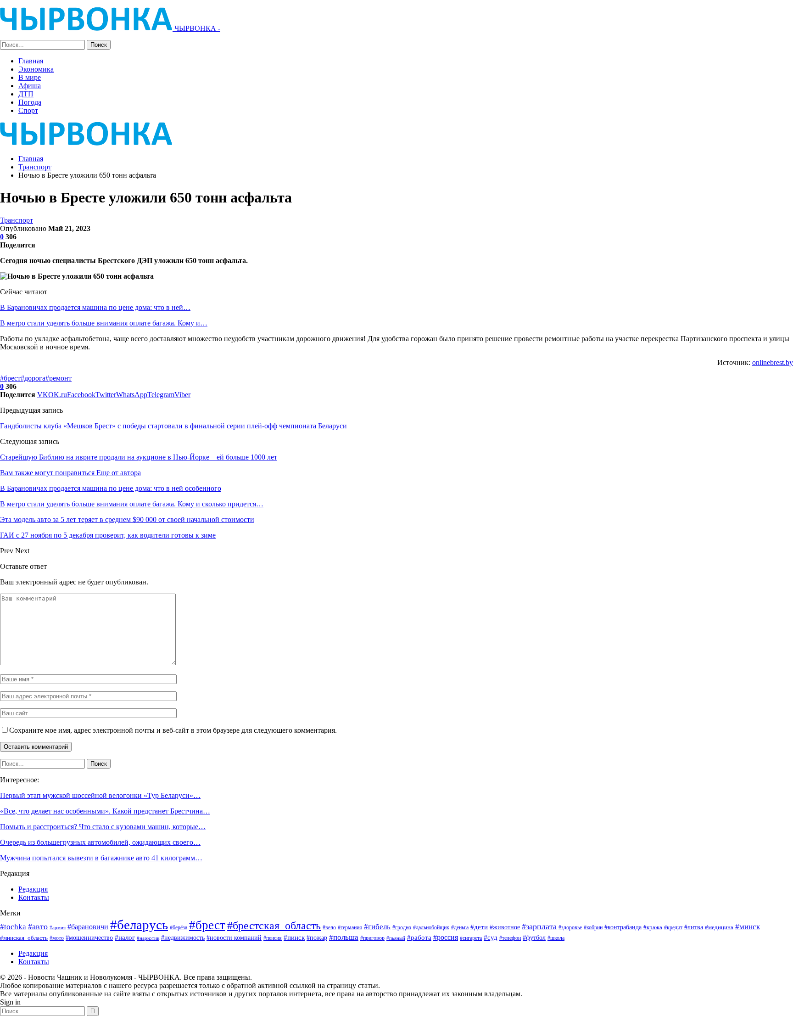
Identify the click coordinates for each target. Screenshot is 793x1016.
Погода (29, 102)
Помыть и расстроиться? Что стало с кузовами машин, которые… (103, 827)
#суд (490, 937)
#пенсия (272, 938)
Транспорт (16, 220)
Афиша (29, 86)
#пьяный (395, 938)
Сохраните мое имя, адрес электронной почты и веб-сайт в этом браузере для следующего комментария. (173, 730)
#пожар (317, 937)
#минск (747, 926)
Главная (30, 61)
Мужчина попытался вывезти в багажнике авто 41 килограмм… (101, 858)
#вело (329, 927)
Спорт (28, 110)
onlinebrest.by (772, 362)
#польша (343, 937)
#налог (125, 937)
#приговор (372, 938)
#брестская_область (274, 925)
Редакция (33, 889)
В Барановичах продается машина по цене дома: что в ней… (95, 307)
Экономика (36, 69)
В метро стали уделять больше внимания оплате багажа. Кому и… (103, 323)
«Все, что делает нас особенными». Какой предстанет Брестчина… (105, 811)
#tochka (13, 926)
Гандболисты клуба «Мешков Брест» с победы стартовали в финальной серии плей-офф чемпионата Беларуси (173, 426)
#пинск (294, 937)
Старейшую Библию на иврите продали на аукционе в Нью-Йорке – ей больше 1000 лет (138, 457)
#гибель (377, 926)
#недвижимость (183, 937)
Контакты (33, 897)
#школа (555, 938)
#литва (693, 927)
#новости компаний (234, 937)
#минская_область (24, 937)
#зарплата (539, 926)
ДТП (26, 94)
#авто (38, 926)
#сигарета (471, 938)
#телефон (510, 938)
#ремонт (58, 378)
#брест (10, 378)
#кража (652, 927)
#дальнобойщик (431, 927)
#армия (58, 927)
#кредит (673, 927)
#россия (445, 937)
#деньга (460, 927)
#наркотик (148, 938)
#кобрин (593, 928)
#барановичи (87, 927)
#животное (505, 927)
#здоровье (570, 928)
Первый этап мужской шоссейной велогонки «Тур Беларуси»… (100, 795)
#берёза (178, 927)
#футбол (534, 937)
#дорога (33, 378)
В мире (29, 77)
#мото (57, 938)
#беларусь (139, 924)
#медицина (719, 927)
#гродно (401, 927)
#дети (479, 927)
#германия (350, 927)
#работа (419, 937)
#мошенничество (89, 937)
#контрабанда (623, 927)
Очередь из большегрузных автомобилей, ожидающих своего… (100, 842)
